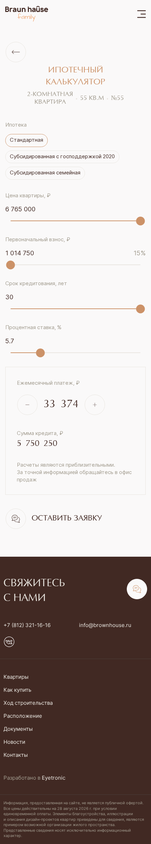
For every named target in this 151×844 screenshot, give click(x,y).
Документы (18, 728)
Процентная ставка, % (33, 327)
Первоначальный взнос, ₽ (37, 239)
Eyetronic (53, 777)
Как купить (17, 689)
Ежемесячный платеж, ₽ (48, 382)
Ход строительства (28, 702)
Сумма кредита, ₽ (40, 433)
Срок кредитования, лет (36, 283)
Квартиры (16, 676)
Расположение (23, 715)
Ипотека (16, 124)
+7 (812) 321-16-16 (27, 625)
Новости (14, 741)
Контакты (16, 755)
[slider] (140, 221)
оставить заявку (67, 519)
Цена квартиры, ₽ (28, 195)
